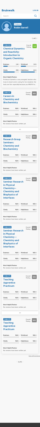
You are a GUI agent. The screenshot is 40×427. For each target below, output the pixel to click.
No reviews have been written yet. (14, 124)
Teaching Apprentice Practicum (9, 283)
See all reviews (34, 356)
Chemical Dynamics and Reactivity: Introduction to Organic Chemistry (14, 53)
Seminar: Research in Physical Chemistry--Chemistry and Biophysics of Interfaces (13, 190)
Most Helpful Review (10, 77)
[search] (18, 16)
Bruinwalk (8, 10)
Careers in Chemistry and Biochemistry (11, 99)
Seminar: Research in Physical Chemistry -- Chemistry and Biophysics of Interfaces (13, 239)
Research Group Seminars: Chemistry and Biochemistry (12, 144)
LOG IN (35, 10)
